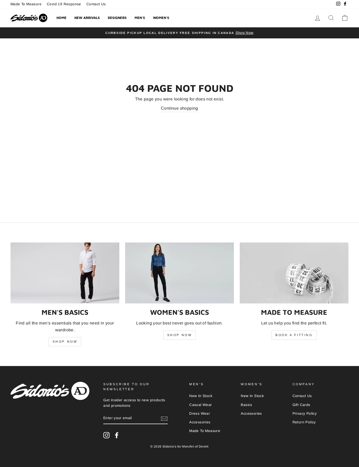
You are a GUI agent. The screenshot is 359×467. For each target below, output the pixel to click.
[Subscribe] (164, 418)
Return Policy (304, 422)
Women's (161, 18)
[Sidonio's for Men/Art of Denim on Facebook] (117, 435)
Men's (140, 18)
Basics (246, 405)
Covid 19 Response (64, 4)
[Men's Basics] (65, 273)
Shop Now (65, 341)
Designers (117, 18)
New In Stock (200, 396)
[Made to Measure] (294, 273)
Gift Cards (301, 405)
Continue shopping (179, 108)
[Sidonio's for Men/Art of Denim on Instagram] (106, 435)
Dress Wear (199, 413)
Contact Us (96, 4)
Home (61, 18)
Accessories (199, 422)
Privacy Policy (305, 413)
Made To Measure (26, 4)
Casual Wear (200, 405)
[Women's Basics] (179, 273)
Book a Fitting (293, 335)
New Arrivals (87, 18)
